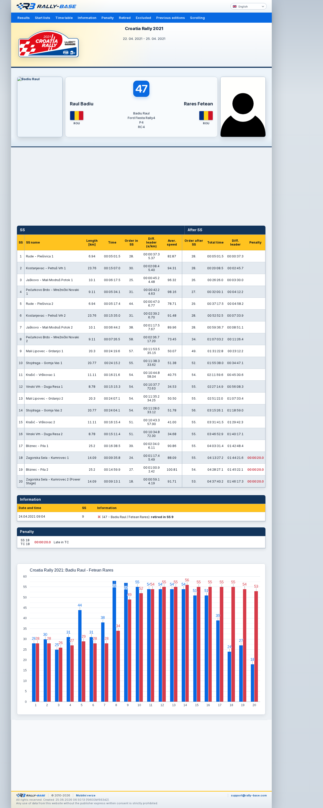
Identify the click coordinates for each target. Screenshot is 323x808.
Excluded (143, 18)
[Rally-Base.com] (47, 6)
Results (23, 18)
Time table (64, 18)
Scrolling (197, 18)
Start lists (42, 18)
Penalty (107, 18)
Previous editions (170, 18)
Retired (125, 18)
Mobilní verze (85, 795)
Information (87, 18)
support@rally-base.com (249, 795)
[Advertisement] (293, 78)
